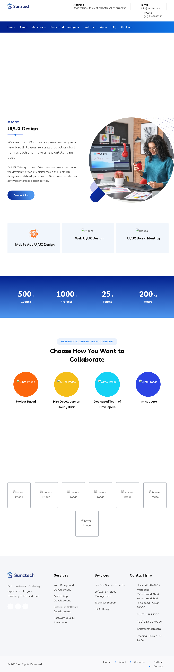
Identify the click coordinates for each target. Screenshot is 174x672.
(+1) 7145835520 (153, 16)
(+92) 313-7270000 (149, 621)
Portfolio (89, 27)
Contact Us (21, 195)
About (24, 27)
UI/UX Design (102, 609)
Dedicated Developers (64, 27)
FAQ (113, 27)
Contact (126, 27)
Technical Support (105, 602)
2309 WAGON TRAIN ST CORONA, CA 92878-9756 (100, 8)
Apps (103, 27)
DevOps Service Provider (110, 585)
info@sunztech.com (151, 8)
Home (11, 27)
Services (37, 27)
